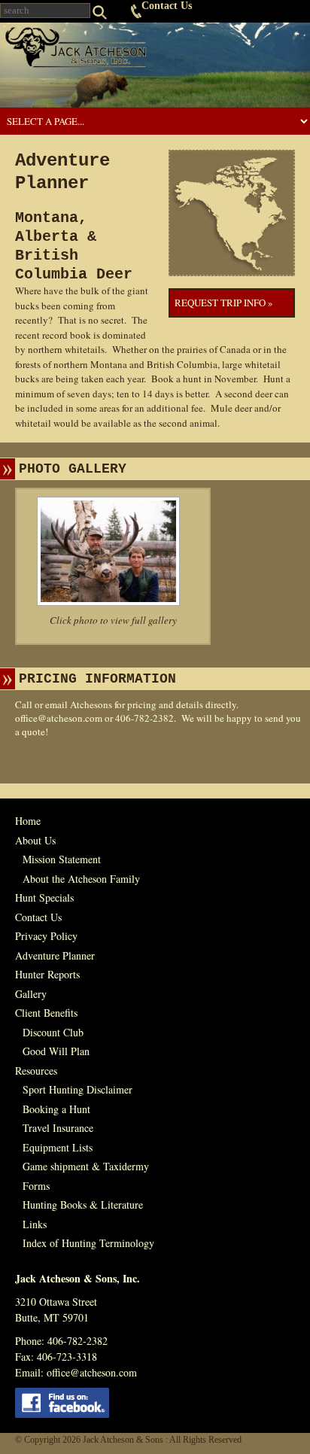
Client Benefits (46, 1012)
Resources (36, 1070)
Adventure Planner (55, 955)
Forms (36, 1186)
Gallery (31, 994)
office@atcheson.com (58, 718)
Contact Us (166, 5)
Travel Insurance (58, 1128)
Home (28, 821)
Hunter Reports (47, 974)
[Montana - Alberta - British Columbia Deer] (113, 551)
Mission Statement (62, 859)
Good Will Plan (56, 1051)
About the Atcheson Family (81, 878)
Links (35, 1224)
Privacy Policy (46, 936)
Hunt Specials (44, 897)
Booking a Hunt (56, 1109)
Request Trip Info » (224, 302)
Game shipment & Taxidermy (86, 1166)
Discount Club (53, 1032)
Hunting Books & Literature (83, 1204)
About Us (35, 840)
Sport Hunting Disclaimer (77, 1089)
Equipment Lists (58, 1147)
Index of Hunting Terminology (88, 1243)
